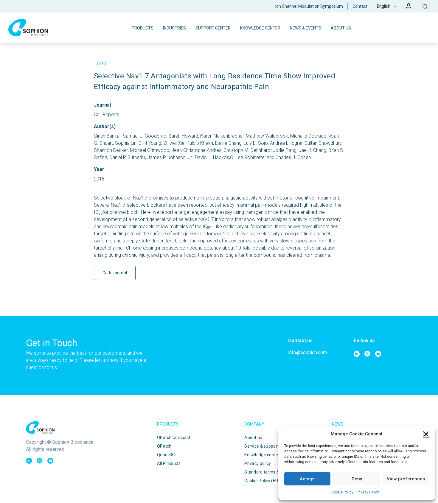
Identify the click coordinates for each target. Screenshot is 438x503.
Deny (357, 479)
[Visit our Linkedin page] (357, 354)
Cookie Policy (342, 492)
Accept (307, 479)
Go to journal (114, 272)
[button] (426, 434)
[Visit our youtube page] (378, 354)
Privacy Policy (367, 492)
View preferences (406, 479)
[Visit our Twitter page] (367, 354)
